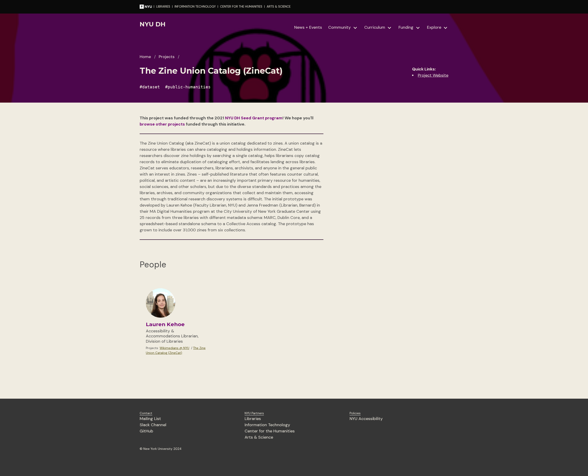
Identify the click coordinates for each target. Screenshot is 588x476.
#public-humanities (188, 86)
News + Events (308, 27)
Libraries (253, 418)
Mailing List (150, 418)
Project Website (433, 75)
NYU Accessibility (366, 418)
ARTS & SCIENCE (279, 6)
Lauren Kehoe (165, 324)
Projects (167, 56)
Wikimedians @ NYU (174, 348)
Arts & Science (259, 437)
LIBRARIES (163, 6)
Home (145, 56)
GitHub (146, 431)
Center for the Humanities (270, 431)
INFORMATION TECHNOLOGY (195, 6)
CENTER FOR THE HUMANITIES (241, 6)
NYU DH (153, 24)
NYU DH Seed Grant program (254, 118)
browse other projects (162, 124)
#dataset (150, 86)
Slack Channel (153, 425)
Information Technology (267, 425)
